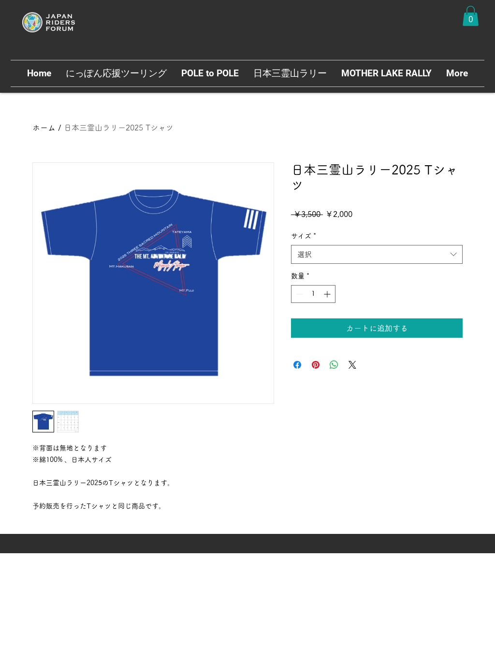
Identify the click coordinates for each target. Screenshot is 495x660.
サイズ (303, 235)
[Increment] (328, 294)
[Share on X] (352, 365)
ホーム (44, 127)
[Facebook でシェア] (297, 365)
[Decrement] (298, 294)
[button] (470, 16)
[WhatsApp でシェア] (334, 365)
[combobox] (377, 254)
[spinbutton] (313, 294)
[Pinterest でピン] (315, 365)
